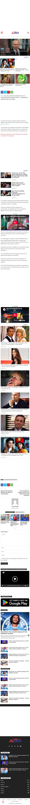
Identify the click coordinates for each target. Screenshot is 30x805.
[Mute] (25, 585)
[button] (15, 579)
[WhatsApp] (11, 92)
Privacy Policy (20, 799)
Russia (2, 95)
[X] (5, 92)
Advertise (14, 799)
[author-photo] (15, 501)
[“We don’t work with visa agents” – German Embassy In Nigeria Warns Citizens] (4, 662)
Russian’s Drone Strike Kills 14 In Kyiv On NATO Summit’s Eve (5, 522)
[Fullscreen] (27, 585)
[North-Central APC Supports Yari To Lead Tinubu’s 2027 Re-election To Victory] (4, 649)
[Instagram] (12, 746)
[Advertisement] (15, 15)
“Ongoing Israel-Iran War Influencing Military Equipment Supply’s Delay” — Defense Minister (24, 523)
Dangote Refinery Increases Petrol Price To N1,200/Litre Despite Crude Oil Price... (19, 655)
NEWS (2, 780)
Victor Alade (4, 54)
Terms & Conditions (15, 801)
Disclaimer (26, 799)
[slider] (14, 585)
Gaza (20, 97)
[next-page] (16, 528)
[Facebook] (2, 92)
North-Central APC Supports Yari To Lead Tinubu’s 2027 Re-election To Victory (18, 648)
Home (2, 36)
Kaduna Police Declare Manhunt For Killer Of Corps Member (6, 492)
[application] (15, 579)
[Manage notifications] (3, 802)
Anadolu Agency (5, 124)
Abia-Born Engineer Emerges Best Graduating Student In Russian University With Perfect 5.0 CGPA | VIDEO (14, 523)
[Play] (2, 585)
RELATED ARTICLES (9, 512)
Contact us (9, 799)
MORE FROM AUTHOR (20, 512)
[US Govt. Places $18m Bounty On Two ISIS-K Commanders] (4, 642)
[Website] (18, 746)
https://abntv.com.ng (15, 508)
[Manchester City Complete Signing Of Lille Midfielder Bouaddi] (15, 621)
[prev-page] (14, 528)
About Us (4, 799)
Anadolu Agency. (7, 479)
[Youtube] (20, 746)
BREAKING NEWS (4, 786)
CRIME (2, 788)
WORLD (5, 36)
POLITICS (3, 782)
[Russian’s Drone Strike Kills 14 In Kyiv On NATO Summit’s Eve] (5, 517)
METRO (2, 784)
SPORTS (2, 790)
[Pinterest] (8, 92)
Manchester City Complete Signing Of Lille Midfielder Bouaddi (14, 632)
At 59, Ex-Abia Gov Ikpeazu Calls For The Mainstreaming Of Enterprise (23, 493)
